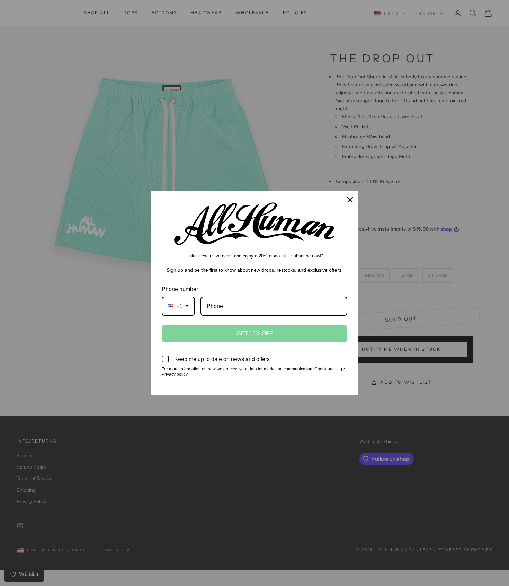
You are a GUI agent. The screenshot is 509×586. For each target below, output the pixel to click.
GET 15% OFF (254, 333)
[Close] (350, 199)
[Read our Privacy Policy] (343, 370)
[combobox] (178, 306)
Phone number (180, 289)
